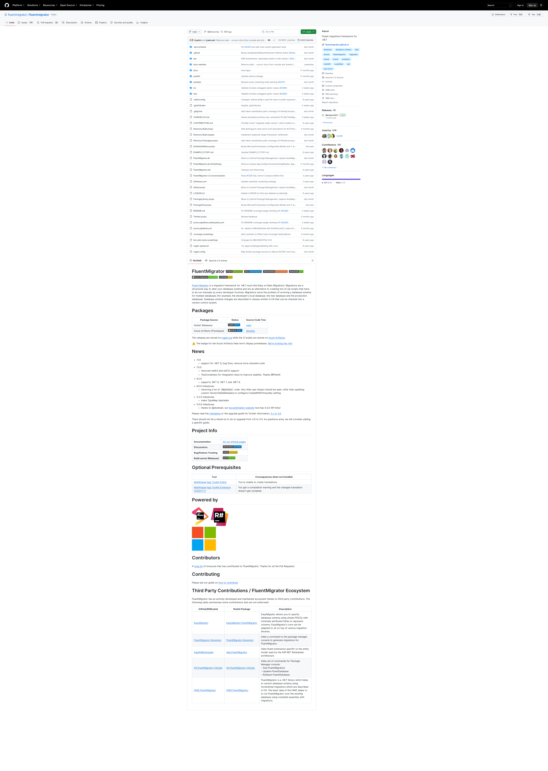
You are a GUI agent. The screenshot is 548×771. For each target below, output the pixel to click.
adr (195, 58)
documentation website (241, 407)
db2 (356, 50)
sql (348, 64)
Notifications (500, 14)
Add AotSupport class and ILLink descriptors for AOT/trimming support (274, 129)
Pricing (100, 5)
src (194, 88)
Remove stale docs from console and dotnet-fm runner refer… (249, 40)
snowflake (339, 64)
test (195, 93)
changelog (215, 413)
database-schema (343, 50)
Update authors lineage (252, 76)
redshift (327, 64)
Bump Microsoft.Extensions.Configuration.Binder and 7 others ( (270, 146)
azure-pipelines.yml (202, 228)
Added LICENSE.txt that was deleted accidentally (264, 193)
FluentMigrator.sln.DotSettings (207, 164)
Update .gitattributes (251, 105)
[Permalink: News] (190, 352)
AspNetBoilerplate (203, 652)
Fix (242, 47)
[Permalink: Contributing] (190, 574)
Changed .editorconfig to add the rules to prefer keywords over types (273, 99)
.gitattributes (199, 105)
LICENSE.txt (199, 193)
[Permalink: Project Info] (190, 431)
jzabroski (210, 40)
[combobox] (281, 32)
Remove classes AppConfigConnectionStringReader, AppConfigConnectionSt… (278, 164)
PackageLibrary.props (203, 199)
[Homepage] (7, 5)
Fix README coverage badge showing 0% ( (261, 211)
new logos (246, 70)
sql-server (328, 69)
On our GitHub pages (234, 441)
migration (353, 54)
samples (197, 82)
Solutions (32, 5)
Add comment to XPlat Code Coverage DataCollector (266, 234)
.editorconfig (199, 99)
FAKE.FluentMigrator (205, 690)
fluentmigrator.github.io (337, 44)
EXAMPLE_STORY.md (203, 152)
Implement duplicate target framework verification (264, 134)
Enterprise (85, 5)
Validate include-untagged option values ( (260, 88)
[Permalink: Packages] (190, 311)
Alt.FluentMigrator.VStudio (208, 667)
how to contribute (228, 582)
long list (198, 566)
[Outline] (312, 260)
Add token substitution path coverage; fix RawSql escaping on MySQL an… (276, 111)
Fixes (243, 175)
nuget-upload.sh (201, 246)
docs (195, 70)
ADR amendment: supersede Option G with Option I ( (265, 58)
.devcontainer (199, 47)
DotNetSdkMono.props (204, 146)
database (328, 50)
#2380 (283, 88)
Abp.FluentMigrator (236, 652)
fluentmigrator (17, 14)
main (248, 325)
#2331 (281, 82)
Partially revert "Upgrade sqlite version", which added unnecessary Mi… (274, 123)
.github (196, 53)
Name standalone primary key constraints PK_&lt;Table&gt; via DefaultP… (275, 117)
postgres (346, 59)
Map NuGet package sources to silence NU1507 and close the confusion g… (277, 251)
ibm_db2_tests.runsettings (205, 240)
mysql (326, 59)
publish (196, 76)
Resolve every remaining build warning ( (259, 82)
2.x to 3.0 (276, 413)
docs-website (199, 64)
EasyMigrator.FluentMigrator (241, 622)
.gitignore (197, 111)
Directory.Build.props (203, 129)
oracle (335, 59)
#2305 (247, 47)
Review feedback (249, 216)
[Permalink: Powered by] (190, 500)
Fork (517, 14)
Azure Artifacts (276, 337)
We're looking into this (280, 343)
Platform (17, 5)
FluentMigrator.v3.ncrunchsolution (209, 175)
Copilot (197, 40)
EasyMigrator (201, 622)
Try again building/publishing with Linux (259, 246)
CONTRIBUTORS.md (203, 123)
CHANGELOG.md (201, 117)
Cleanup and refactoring (252, 170)
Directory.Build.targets (203, 134)
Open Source (67, 5)
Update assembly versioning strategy (258, 181)
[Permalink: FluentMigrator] (190, 274)
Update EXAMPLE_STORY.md (255, 152)
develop (250, 330)
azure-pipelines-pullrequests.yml (208, 222)
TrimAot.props (199, 216)
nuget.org (226, 337)
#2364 (293, 58)
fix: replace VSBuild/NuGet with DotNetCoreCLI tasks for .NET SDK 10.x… (275, 228)
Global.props (199, 187)
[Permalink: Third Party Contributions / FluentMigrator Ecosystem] (190, 591)
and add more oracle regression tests (268, 47)
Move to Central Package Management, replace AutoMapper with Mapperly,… (277, 158)
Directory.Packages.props (205, 140)
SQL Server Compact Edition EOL (268, 175)
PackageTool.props (202, 205)
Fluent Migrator (200, 285)
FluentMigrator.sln (201, 158)
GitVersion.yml (199, 181)
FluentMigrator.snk (202, 170)
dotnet (326, 54)
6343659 (282, 40)
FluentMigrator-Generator (207, 640)
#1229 (249, 175)
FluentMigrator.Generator (240, 640)
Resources (49, 5)
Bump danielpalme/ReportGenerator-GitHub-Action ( (265, 53)
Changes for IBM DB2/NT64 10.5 (256, 240)
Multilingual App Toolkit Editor (210, 482)
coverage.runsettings (203, 234)
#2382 (285, 211)
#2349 (293, 53)
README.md (199, 211)
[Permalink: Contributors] (190, 558)
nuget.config (199, 251)
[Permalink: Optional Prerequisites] (190, 468)
